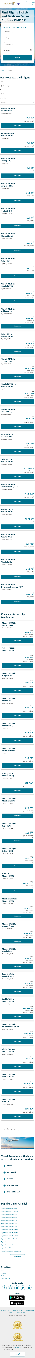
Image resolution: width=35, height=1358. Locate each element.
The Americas (12, 1185)
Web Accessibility (5, 1278)
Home (2, 70)
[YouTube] (29, 1287)
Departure (6, 49)
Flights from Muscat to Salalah (9, 1208)
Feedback (3, 1273)
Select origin (7, 38)
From (5, 36)
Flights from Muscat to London (9, 1236)
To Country (3, 1310)
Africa (9, 1166)
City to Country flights (29, 1310)
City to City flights (17, 1310)
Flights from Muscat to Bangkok (9, 1217)
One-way (6, 27)
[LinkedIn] (16, 1287)
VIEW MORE (17, 1256)
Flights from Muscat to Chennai (9, 1223)
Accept (17, 1354)
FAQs (2, 1270)
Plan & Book (28, 4)
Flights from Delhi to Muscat (9, 1248)
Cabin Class (3, 98)
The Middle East (13, 1192)
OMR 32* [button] (20, 20)
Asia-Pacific (12, 1172)
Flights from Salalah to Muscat (9, 1211)
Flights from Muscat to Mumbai (9, 1229)
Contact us (4, 1276)
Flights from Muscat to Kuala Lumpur (11, 1251)
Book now (17, 125)
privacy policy (18, 1347)
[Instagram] (10, 1287)
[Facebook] (4, 1287)
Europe (10, 1179)
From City (12, 1312)
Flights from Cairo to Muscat (9, 1239)
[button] (19, 27)
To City (9, 1310)
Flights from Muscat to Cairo (9, 1226)
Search (17, 57)
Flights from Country (21, 1312)
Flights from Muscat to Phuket (9, 1220)
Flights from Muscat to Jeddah (9, 1233)
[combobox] (18, 86)
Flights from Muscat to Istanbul (9, 1245)
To (4, 42)
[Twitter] (23, 1287)
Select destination (8, 44)
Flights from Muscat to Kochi (9, 1214)
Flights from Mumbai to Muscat (9, 1242)
